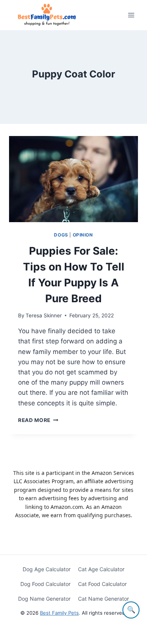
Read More (38, 420)
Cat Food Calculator (102, 584)
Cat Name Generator (103, 598)
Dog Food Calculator (45, 584)
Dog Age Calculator (46, 569)
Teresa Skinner (44, 315)
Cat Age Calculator (101, 569)
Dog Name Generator (44, 598)
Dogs (61, 235)
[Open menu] (131, 15)
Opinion (83, 235)
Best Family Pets (59, 613)
